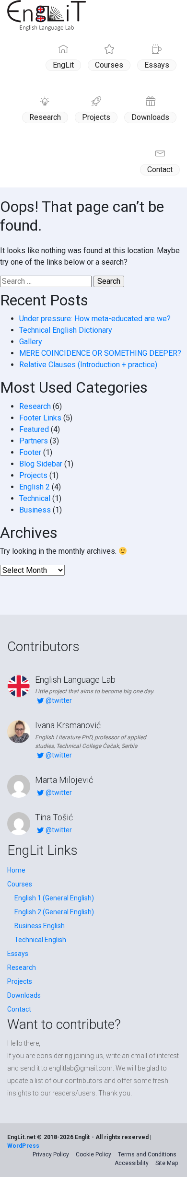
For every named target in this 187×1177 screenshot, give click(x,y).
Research (45, 117)
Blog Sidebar (40, 463)
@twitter (59, 700)
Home (16, 870)
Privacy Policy (51, 1154)
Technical (34, 498)
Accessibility (132, 1163)
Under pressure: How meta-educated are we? (95, 318)
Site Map (166, 1163)
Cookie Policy (93, 1154)
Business (35, 509)
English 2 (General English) (54, 912)
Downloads (150, 117)
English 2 (34, 486)
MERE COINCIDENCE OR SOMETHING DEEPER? (100, 353)
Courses (109, 65)
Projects (96, 117)
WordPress (23, 1145)
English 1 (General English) (54, 898)
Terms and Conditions (147, 1154)
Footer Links (40, 417)
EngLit (63, 65)
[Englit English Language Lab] (46, 15)
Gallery (30, 341)
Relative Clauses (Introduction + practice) (88, 364)
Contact (160, 169)
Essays (156, 65)
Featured (34, 429)
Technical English (40, 940)
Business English (39, 926)
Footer (30, 452)
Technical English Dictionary (65, 330)
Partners (33, 440)
